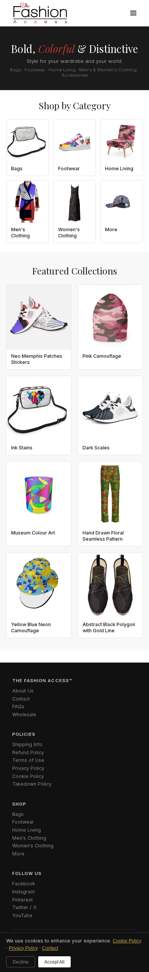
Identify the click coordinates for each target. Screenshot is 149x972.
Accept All (54, 962)
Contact (50, 948)
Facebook (23, 883)
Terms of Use (28, 760)
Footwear (23, 822)
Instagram (23, 892)
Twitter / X (24, 907)
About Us (23, 691)
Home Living (26, 830)
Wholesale (24, 714)
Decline (21, 962)
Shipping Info (27, 744)
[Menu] (133, 13)
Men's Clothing (29, 838)
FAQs (18, 706)
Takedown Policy (32, 784)
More (18, 854)
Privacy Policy (23, 948)
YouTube (22, 915)
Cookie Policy (127, 941)
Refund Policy (28, 752)
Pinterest (22, 900)
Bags (18, 814)
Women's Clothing (32, 846)
